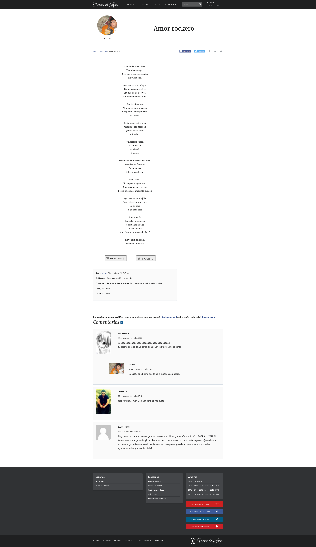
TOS (139, 540)
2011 (190, 494)
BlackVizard (123, 333)
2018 (217, 485)
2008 (206, 494)
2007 (212, 494)
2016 (196, 490)
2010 (196, 494)
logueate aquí (209, 317)
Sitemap (96, 540)
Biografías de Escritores (157, 498)
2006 (217, 494)
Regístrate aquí (169, 317)
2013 (212, 490)
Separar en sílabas (155, 485)
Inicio (95, 51)
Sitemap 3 (118, 540)
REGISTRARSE (214, 6)
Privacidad (130, 540)
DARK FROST (124, 427)
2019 (212, 485)
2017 (190, 490)
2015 (201, 490)
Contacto (148, 540)
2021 (201, 485)
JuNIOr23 (122, 391)
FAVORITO (147, 259)
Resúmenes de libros (156, 490)
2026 (190, 481)
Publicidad (159, 540)
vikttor (103, 51)
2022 (196, 485)
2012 (217, 490)
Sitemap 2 (107, 540)
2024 (201, 481)
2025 (196, 481)
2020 (206, 485)
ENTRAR (212, 3)
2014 (206, 490)
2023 (190, 485)
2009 (201, 494)
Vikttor (105, 273)
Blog (157, 5)
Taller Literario (153, 494)
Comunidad (171, 5)
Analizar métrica (154, 481)
